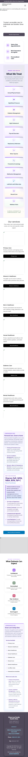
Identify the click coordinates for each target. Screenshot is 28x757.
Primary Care (14, 256)
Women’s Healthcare (14, 285)
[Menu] (25, 5)
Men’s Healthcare (14, 315)
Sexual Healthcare (14, 345)
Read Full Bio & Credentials (14, 532)
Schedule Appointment (14, 34)
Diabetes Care (14, 375)
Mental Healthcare (14, 405)
